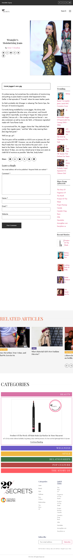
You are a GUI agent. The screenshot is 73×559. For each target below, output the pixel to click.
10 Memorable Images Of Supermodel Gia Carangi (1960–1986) (63, 117)
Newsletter (60, 220)
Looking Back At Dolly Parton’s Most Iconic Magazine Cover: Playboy (67, 267)
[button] (3, 52)
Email (4, 206)
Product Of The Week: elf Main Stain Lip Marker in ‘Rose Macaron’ (67, 242)
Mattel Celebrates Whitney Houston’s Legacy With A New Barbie (67, 279)
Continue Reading (36, 442)
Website (5, 214)
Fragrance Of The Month (61, 194)
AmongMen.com (62, 223)
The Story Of (61, 190)
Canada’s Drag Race (62, 212)
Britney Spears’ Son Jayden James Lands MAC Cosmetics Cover (63, 100)
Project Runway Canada (62, 206)
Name (5, 198)
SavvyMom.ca (61, 226)
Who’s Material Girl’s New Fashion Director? (45, 352)
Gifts (58, 217)
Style (34, 348)
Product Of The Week (62, 200)
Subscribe (67, 542)
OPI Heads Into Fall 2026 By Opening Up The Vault (67, 292)
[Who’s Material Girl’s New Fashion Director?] (47, 336)
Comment (6, 173)
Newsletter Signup (7, 3)
